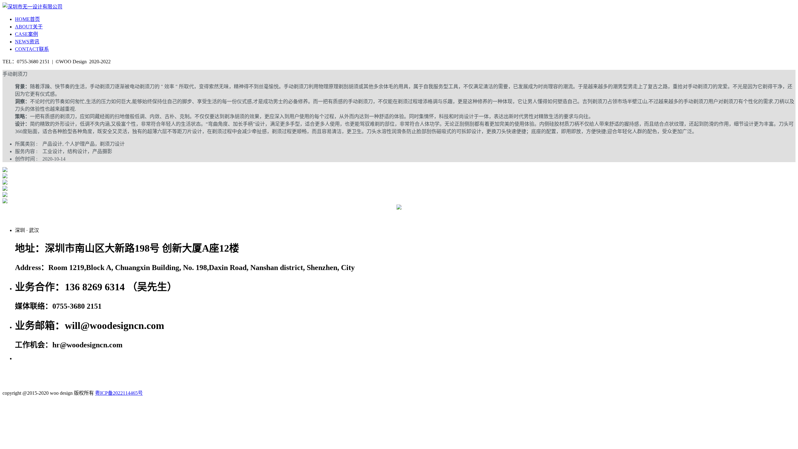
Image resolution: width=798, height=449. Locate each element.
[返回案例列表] (399, 207)
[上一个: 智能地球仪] (174, 214)
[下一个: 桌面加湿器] (623, 214)
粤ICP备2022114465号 (119, 393)
